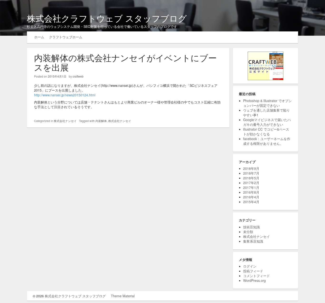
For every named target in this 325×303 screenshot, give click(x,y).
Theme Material (123, 295)
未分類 (248, 231)
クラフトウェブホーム (65, 36)
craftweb (78, 76)
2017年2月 (251, 182)
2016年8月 (251, 192)
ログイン (249, 266)
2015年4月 (251, 201)
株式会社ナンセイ (65, 121)
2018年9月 (251, 168)
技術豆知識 (251, 227)
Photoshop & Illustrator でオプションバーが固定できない (267, 103)
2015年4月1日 (57, 76)
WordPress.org (254, 280)
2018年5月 (251, 178)
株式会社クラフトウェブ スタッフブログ (107, 18)
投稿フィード (253, 271)
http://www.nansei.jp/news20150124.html (64, 95)
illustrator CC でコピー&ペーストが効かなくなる (266, 131)
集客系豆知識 (253, 241)
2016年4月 (251, 197)
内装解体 (101, 121)
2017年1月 (251, 187)
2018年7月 (251, 173)
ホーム (39, 36)
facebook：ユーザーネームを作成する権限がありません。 (266, 141)
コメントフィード (256, 275)
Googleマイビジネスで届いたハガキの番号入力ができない (267, 122)
